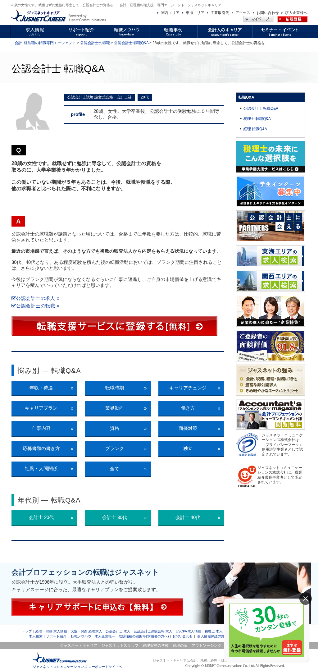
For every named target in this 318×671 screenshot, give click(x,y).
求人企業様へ (296, 13)
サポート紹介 (56, 636)
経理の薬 (180, 645)
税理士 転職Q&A (257, 119)
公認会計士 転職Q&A (131, 43)
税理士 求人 (214, 631)
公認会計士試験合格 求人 (153, 631)
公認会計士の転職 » (37, 305)
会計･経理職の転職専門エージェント (45, 43)
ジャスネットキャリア (78, 645)
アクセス (242, 13)
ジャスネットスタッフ (120, 645)
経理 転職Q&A (255, 129)
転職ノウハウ (81, 636)
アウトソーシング (206, 645)
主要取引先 (220, 13)
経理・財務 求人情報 (51, 631)
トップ (27, 631)
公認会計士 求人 (118, 631)
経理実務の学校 (156, 645)
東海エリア (195, 13)
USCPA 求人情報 (188, 631)
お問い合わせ (268, 13)
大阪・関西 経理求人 (86, 631)
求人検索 (36, 636)
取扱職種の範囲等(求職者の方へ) (144, 636)
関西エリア (170, 13)
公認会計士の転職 (95, 43)
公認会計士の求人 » (37, 298)
